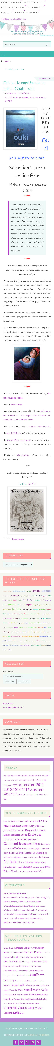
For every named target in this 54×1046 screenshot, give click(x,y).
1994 (47, 776)
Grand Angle (45, 844)
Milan (42, 857)
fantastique (27, 609)
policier (19, 632)
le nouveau (44, 426)
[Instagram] (32, 1042)
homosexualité (47, 614)
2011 (33, 785)
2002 (32, 780)
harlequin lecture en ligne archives (19, 922)
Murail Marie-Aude (36, 989)
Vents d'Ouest (33, 871)
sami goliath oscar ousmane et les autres (22, 914)
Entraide (48, 605)
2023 (36, 794)
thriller (44, 641)
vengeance (6, 645)
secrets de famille (45, 636)
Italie (40, 618)
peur (9, 632)
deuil (24, 600)
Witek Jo (32, 1007)
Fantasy (35, 609)
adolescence (19, 591)
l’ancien (33, 426)
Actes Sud (7, 821)
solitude (14, 641)
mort (44, 623)
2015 (25, 789)
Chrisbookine (23, 455)
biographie (44, 596)
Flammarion (20, 839)
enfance (11, 605)
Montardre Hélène (16, 990)
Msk (47, 857)
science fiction (16, 636)
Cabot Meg (15, 957)
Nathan (10, 861)
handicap (16, 614)
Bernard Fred (31, 952)
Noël (35, 627)
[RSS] (27, 1042)
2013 (8, 789)
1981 (29, 776)
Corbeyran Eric (26, 966)
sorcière (19, 641)
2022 (31, 794)
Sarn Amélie (34, 999)
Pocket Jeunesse (28, 862)
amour (46, 590)
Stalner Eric (43, 999)
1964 (15, 776)
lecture (49, 618)
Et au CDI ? (7, 12)
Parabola (32, 1035)
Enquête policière (39, 605)
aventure (35, 595)
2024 (41, 795)
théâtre (39, 641)
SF (4, 641)
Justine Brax (16, 404)
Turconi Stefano (19, 1003)
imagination (24, 618)
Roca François (14, 999)
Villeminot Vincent (15, 1007)
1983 (32, 776)
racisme (48, 632)
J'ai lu (26, 849)
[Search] (47, 44)
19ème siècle (7, 591)
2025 (45, 795)
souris (24, 641)
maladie (31, 623)
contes (15, 600)
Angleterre (6, 596)
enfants (22, 605)
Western (43, 645)
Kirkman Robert (32, 981)
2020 (20, 794)
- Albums (33, 98)
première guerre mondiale (36, 632)
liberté (5, 623)
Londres (14, 623)
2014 (17, 789)
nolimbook (43, 910)
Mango (24, 857)
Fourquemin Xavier (10, 976)
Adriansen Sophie (22, 948)
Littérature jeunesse (13, 7)
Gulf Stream (9, 848)
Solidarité (8, 641)
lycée (22, 623)
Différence (30, 600)
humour (7, 618)
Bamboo (26, 826)
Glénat (35, 843)
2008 (15, 785)
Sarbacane (26, 866)
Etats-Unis (7, 610)
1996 (8, 780)
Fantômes (42, 609)
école (43, 600)
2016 (33, 790)
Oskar (19, 862)
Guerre (10, 614)
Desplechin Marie (10, 971)
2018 (7, 794)
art (29, 596)
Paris (49, 627)
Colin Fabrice (8, 966)
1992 (39, 776)
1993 (43, 776)
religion (5, 636)
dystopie (38, 600)
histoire (33, 614)
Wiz (41, 871)
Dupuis (24, 835)
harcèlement (25, 614)
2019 (14, 794)
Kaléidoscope (34, 848)
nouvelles (40, 627)
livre (9, 623)
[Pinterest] (38, 1042)
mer (36, 623)
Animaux (15, 595)
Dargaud (30, 830)
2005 (44, 780)
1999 (20, 780)
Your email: (8, 671)
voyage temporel (36, 645)
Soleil (42, 867)
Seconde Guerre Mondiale (30, 636)
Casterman (17, 830)
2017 (41, 789)
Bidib (32, 484)
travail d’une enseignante (19, 440)
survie (35, 641)
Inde (37, 618)
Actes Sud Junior (18, 821)
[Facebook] (15, 1042)
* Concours (32, 12)
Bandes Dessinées (11, 2)
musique (9, 627)
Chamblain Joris (39, 961)
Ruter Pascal (25, 999)
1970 (18, 776)
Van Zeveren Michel (32, 1003)
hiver (39, 614)
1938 (12, 776)
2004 (40, 780)
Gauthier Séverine (23, 976)
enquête (29, 605)
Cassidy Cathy (28, 956)
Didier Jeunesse (12, 834)
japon (45, 618)
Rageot (37, 862)
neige (25, 627)
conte (10, 600)
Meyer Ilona (40, 985)
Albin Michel (32, 821)
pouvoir (25, 632)
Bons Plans (8, 703)
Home (6, 61)
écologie (48, 600)
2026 (5, 799)
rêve (9, 636)
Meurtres (40, 623)
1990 (36, 776)
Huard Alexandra (21, 981)
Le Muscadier (38, 853)
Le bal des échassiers (23, 419)
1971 (22, 776)
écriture (5, 605)
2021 (26, 794)
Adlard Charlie (8, 948)
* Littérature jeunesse (16, 98)
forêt (4, 614)
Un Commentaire (45, 79)
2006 (6, 785)
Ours (45, 627)
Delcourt (40, 830)
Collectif (16, 966)
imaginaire (17, 618)
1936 (8, 776)
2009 (19, 785)
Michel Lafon (33, 857)
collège (5, 600)
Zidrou (18, 1012)
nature (21, 627)
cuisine (20, 600)
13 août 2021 (24, 94)
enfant (17, 605)
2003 (36, 780)
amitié (36, 590)
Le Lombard (27, 853)
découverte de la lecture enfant (28, 918)
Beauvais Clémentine (13, 952)
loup (18, 623)
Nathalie (11, 94)
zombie (9, 650)
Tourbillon (24, 871)
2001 (28, 780)
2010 (26, 785)
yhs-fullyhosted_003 (40, 897)
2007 (10, 785)
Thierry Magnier (11, 871)
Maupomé (31, 985)
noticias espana (10, 901)
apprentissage (24, 596)
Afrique (29, 591)
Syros (47, 867)
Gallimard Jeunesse (17, 843)
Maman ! (19, 12)
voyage (28, 645)
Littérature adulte (34, 2)
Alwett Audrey (37, 948)
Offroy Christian (10, 994)
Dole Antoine (23, 971)
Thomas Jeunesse (18, 539)
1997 (12, 780)
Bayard (34, 825)
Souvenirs (29, 641)
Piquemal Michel (22, 994)
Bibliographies (36, 7)
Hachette (18, 848)
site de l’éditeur (14, 433)
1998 (16, 780)
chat (49, 596)
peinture (5, 632)
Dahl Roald (37, 966)
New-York (30, 627)
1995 (5, 780)
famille (17, 609)
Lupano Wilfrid (19, 984)
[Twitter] (21, 1042)
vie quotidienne (14, 645)
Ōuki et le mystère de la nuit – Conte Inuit (23, 86)
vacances (48, 641)
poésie (14, 632)
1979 (25, 776)
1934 (5, 776)
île (13, 618)
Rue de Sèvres (15, 867)
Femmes (48, 609)
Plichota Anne (35, 994)
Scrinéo (36, 867)
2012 (40, 784)
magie (26, 623)
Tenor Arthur (8, 1003)
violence (22, 645)
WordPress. (44, 1035)
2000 (24, 780)
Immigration (32, 618)
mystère (16, 627)
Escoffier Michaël (36, 971)
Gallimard (32, 839)
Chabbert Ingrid (25, 962)
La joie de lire (15, 852)
